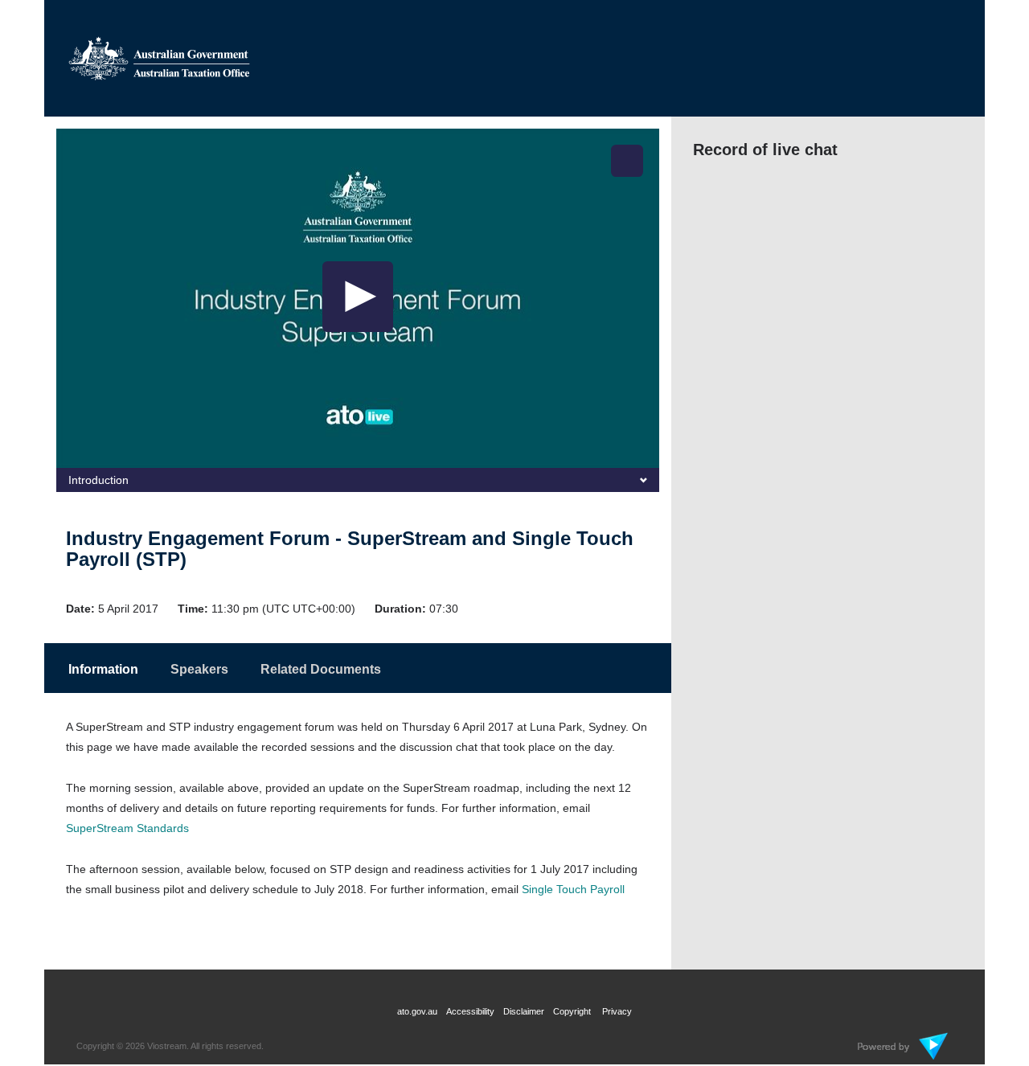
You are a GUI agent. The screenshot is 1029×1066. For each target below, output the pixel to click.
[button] (627, 161)
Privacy (617, 1011)
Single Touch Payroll (573, 889)
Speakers (199, 669)
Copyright (573, 1011)
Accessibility (470, 1011)
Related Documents (320, 669)
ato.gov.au (417, 1011)
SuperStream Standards (127, 828)
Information (103, 669)
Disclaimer (523, 1011)
